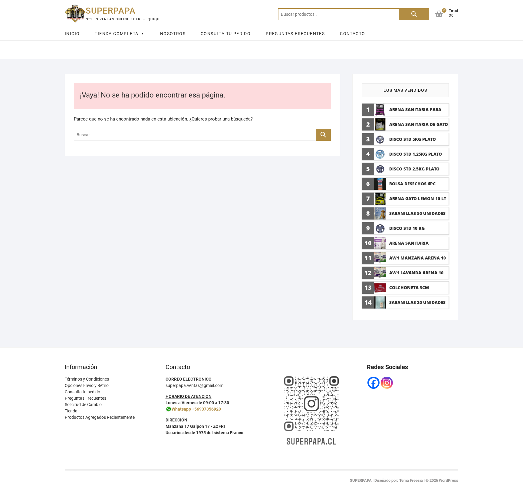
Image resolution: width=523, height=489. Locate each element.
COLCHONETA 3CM (409, 287)
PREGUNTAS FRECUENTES (295, 33)
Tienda (71, 410)
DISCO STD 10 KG (407, 228)
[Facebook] (373, 383)
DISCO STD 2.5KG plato (414, 169)
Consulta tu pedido (82, 391)
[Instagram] (387, 383)
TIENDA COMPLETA (116, 33)
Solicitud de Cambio (83, 404)
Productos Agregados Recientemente (100, 417)
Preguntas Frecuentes (85, 398)
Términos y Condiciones (87, 379)
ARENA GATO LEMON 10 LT (417, 198)
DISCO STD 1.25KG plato (415, 154)
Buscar (414, 14)
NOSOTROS (173, 33)
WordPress (448, 480)
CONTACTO (352, 33)
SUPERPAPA (111, 11)
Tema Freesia (411, 480)
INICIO (72, 33)
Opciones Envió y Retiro (87, 385)
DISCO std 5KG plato (412, 139)
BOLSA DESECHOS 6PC (412, 184)
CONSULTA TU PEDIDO (226, 33)
